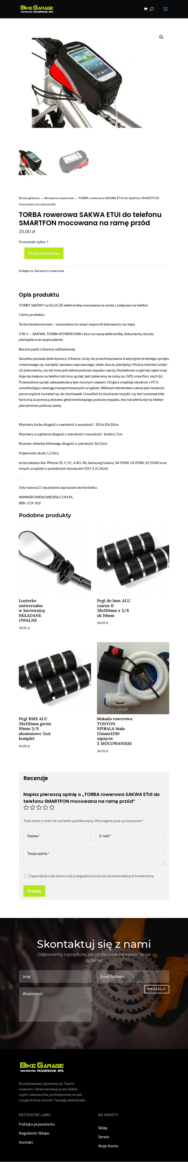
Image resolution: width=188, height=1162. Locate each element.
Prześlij (34, 890)
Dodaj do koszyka (43, 253)
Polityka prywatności (37, 1124)
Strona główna (29, 198)
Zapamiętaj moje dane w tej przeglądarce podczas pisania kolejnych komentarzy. (91, 876)
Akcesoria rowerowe (59, 198)
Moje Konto (108, 1145)
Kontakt (26, 1142)
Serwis (103, 1136)
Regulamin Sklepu (34, 1133)
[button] (161, 37)
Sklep (102, 1127)
